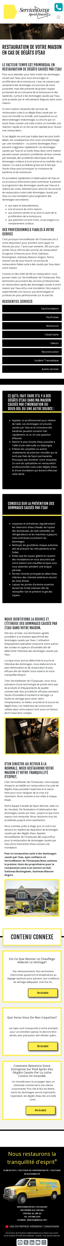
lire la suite (42, 992)
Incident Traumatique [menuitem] (47, 360)
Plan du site (9, 1170)
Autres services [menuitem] (50, 369)
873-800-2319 (34, 1216)
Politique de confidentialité (33, 1170)
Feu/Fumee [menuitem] (52, 317)
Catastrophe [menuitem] (52, 334)
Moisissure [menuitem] (52, 325)
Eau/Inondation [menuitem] (50, 308)
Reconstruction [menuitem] (50, 351)
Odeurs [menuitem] (54, 343)
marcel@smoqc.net (37, 1220)
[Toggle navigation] (58, 17)
